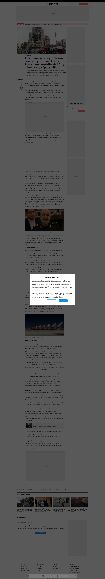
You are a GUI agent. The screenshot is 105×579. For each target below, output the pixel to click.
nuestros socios (50, 280)
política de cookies (62, 287)
